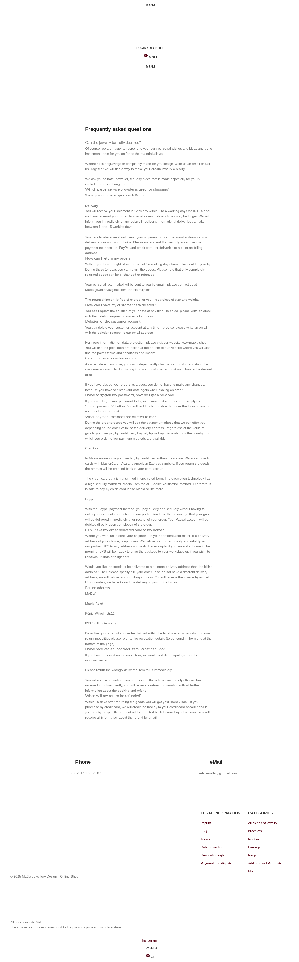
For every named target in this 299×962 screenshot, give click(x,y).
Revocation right (213, 855)
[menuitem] (18, 88)
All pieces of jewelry (262, 823)
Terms (205, 839)
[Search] (149, 29)
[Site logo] (36, 16)
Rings (252, 855)
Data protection (212, 847)
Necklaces (255, 839)
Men (251, 871)
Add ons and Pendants (265, 863)
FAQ (204, 831)
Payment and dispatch (217, 863)
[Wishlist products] (149, 38)
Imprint (206, 823)
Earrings (254, 847)
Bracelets (255, 831)
